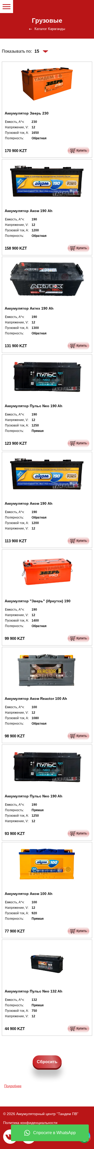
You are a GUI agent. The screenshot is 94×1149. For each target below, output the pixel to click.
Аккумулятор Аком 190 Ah (28, 211)
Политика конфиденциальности (30, 1123)
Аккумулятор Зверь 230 (27, 113)
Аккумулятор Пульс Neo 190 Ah (33, 406)
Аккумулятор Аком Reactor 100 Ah (36, 698)
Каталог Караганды (49, 29)
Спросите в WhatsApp (54, 1132)
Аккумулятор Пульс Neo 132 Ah (33, 991)
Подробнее (12, 1086)
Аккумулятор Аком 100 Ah (28, 894)
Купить (82, 150)
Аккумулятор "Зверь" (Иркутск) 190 (37, 601)
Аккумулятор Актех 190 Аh (29, 308)
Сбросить (47, 1062)
